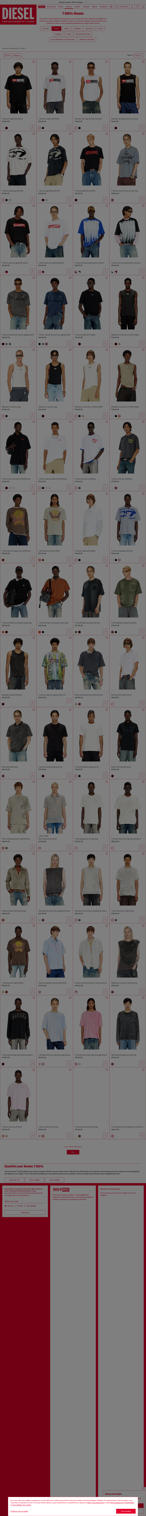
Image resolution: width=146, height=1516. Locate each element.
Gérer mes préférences (95, 1503)
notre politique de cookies (21, 1505)
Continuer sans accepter (19, 1511)
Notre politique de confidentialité (122, 1503)
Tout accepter (126, 1511)
